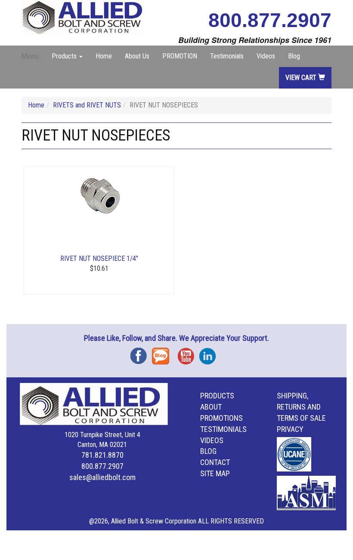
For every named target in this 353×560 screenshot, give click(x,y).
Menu (30, 56)
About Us (137, 56)
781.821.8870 (102, 454)
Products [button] (65, 56)
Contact (215, 462)
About (211, 406)
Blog (294, 56)
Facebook (141, 353)
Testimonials (227, 56)
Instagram (210, 353)
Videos (266, 56)
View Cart (301, 77)
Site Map (215, 473)
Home (104, 56)
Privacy (290, 429)
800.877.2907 (269, 20)
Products (217, 395)
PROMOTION (179, 56)
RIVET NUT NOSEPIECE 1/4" (99, 258)
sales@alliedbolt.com (102, 477)
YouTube (188, 353)
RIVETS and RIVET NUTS (87, 105)
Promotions (221, 417)
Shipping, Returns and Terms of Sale (301, 406)
